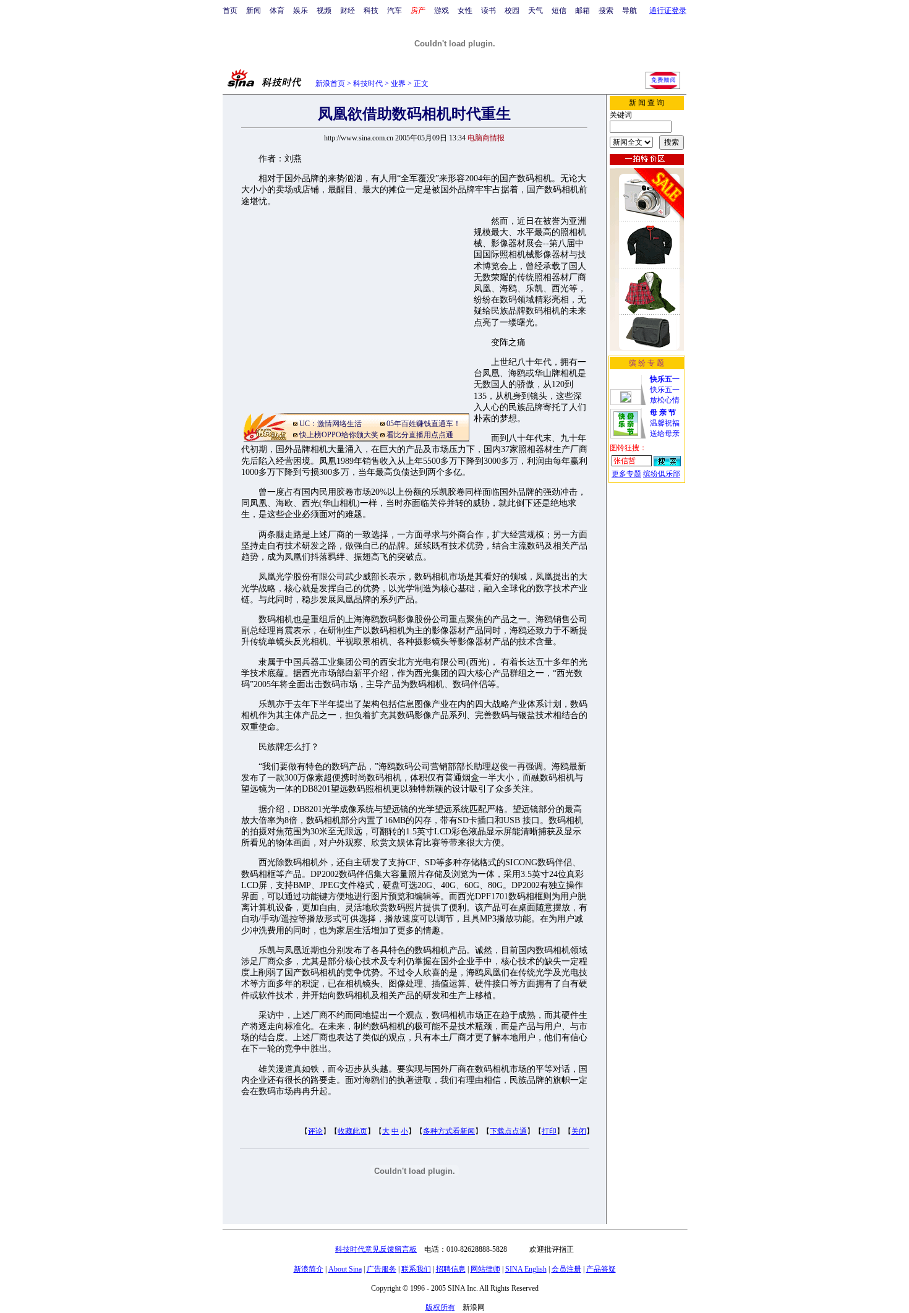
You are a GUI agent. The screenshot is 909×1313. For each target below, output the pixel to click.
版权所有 (440, 1307)
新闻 (253, 10)
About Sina (345, 1269)
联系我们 (416, 1269)
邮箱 (582, 10)
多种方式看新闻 (449, 1131)
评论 (315, 1131)
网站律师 (485, 1269)
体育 (277, 10)
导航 (629, 10)
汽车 (394, 10)
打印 (549, 1131)
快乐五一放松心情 (665, 389)
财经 (347, 10)
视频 (324, 10)
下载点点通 (508, 1131)
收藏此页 (352, 1131)
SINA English (526, 1269)
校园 (512, 10)
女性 (465, 10)
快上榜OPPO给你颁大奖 (338, 434)
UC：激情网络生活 (330, 423)
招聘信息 (451, 1269)
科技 (371, 10)
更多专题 (626, 473)
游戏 (441, 10)
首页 (230, 10)
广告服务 (381, 1269)
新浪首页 (330, 83)
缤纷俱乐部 (661, 473)
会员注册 (566, 1269)
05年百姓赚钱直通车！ (423, 423)
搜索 (606, 10)
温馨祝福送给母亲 (665, 423)
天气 (535, 10)
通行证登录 (667, 10)
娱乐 (300, 10)
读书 (488, 10)
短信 (559, 10)
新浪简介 (308, 1269)
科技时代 (368, 83)
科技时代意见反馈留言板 (376, 1249)
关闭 (578, 1131)
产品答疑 (601, 1269)
